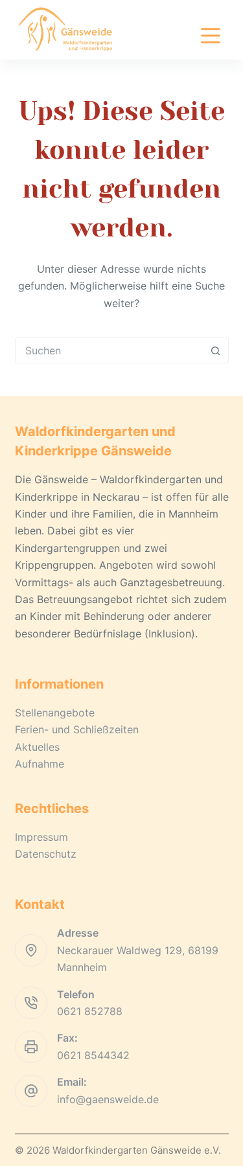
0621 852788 (89, 1011)
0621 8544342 (93, 1055)
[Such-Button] (215, 350)
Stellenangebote (55, 712)
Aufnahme (39, 763)
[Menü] (210, 35)
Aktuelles (37, 746)
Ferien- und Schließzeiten (77, 729)
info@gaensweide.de (108, 1099)
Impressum (41, 836)
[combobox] (109, 350)
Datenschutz (45, 853)
